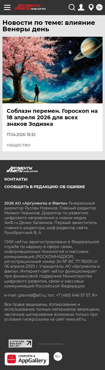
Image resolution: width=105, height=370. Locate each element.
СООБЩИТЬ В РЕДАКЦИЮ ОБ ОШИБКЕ (44, 186)
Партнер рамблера (51, 343)
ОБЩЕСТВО (18, 145)
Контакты (15, 179)
